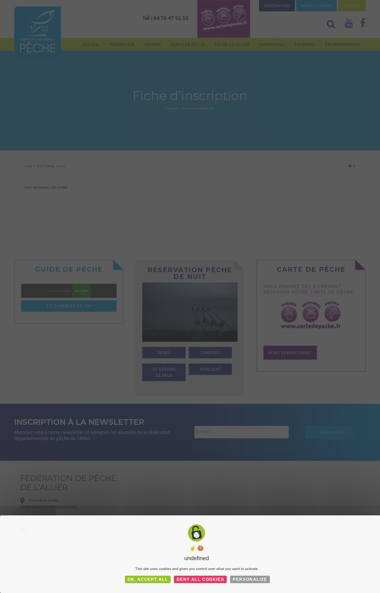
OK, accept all (147, 579)
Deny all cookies (200, 579)
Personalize (250, 579)
